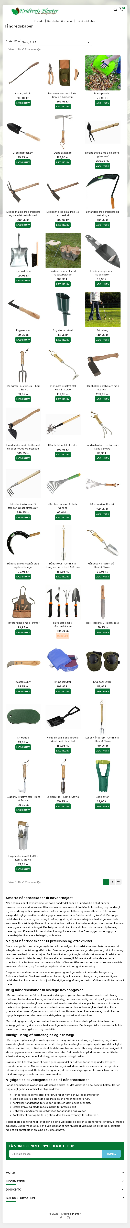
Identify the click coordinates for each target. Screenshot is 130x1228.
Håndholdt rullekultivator (63, 445)
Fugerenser (23, 330)
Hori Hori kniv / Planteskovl (102, 622)
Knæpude (23, 737)
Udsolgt (62, 636)
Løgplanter (102, 796)
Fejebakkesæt (23, 271)
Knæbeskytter (63, 681)
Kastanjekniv (23, 681)
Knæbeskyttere (102, 681)
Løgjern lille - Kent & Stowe (63, 796)
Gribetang (103, 330)
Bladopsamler (102, 93)
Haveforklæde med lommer (23, 622)
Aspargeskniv (23, 93)
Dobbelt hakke (63, 152)
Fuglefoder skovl (63, 330)
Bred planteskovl (23, 152)
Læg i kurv (23, 103)
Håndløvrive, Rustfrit (102, 504)
